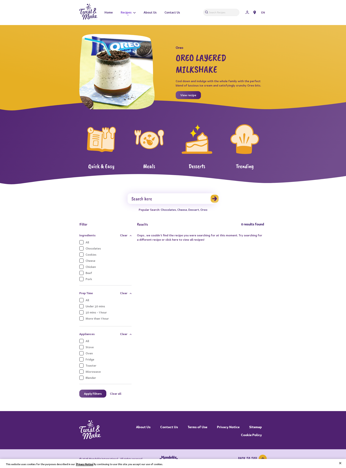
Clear (123, 235)
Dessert (193, 209)
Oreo (203, 209)
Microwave (93, 371)
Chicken (91, 267)
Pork (89, 279)
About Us (150, 12)
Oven (89, 353)
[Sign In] (247, 12)
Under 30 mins (95, 306)
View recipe (188, 95)
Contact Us (172, 12)
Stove (90, 347)
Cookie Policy (251, 435)
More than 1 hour (97, 318)
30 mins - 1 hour (96, 312)
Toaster (91, 365)
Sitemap (255, 427)
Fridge (90, 359)
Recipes (126, 12)
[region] (173, 463)
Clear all (115, 393)
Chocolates (168, 209)
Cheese (182, 209)
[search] (215, 199)
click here (172, 239)
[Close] (340, 463)
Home (109, 12)
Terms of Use (197, 427)
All (87, 242)
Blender (91, 378)
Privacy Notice (228, 427)
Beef (89, 273)
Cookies (91, 254)
